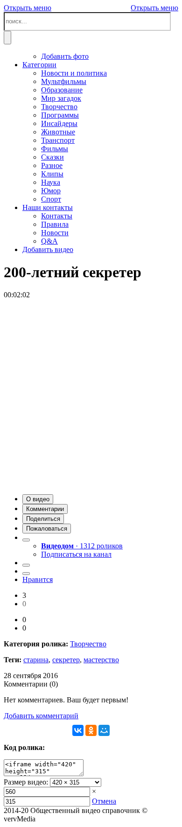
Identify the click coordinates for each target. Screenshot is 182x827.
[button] (37, 499)
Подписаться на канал (76, 554)
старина (36, 660)
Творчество (88, 644)
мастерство (101, 660)
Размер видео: (26, 782)
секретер (66, 660)
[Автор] (26, 540)
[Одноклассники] (91, 730)
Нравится (37, 579)
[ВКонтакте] (78, 730)
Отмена (104, 801)
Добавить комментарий (41, 716)
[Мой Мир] (104, 730)
